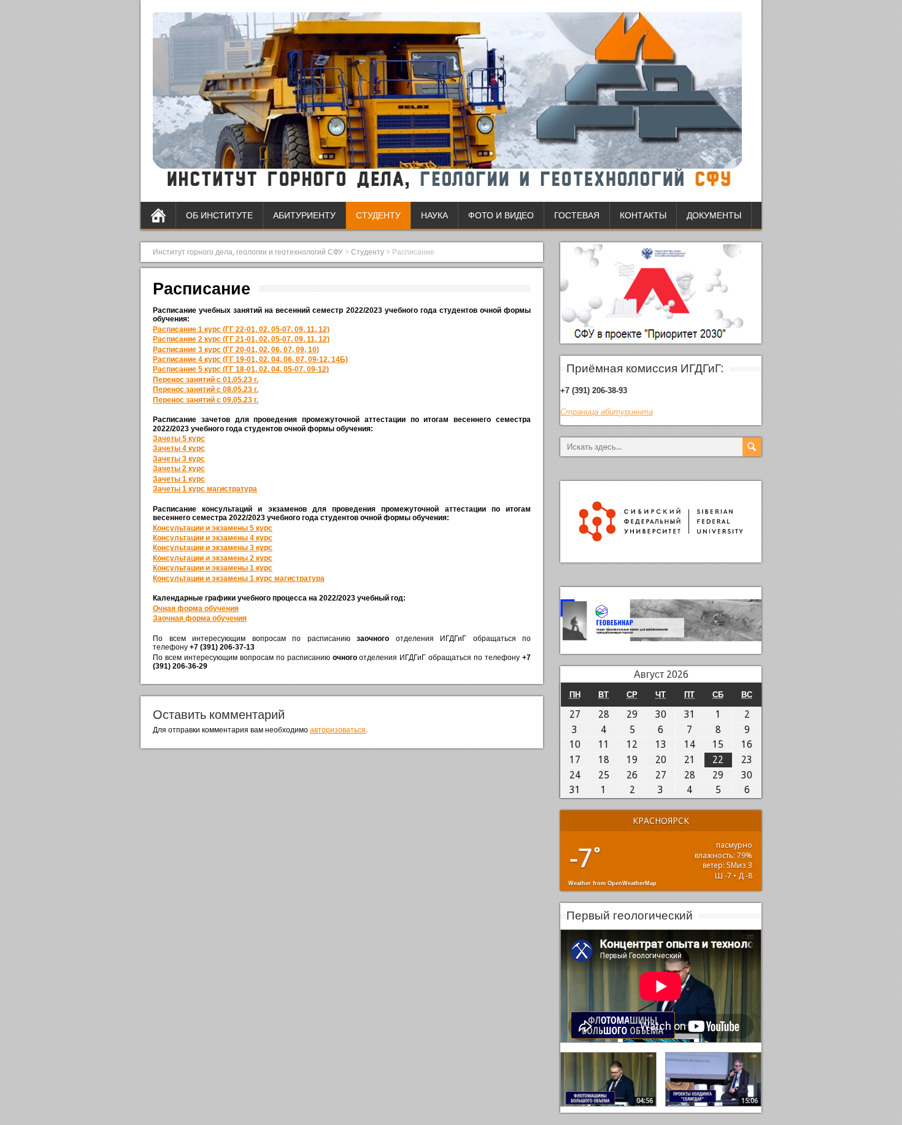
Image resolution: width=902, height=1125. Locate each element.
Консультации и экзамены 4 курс (212, 538)
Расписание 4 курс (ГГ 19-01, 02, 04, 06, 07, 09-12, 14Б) (250, 359)
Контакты (643, 215)
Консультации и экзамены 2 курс (212, 558)
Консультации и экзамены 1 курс (212, 568)
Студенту (378, 215)
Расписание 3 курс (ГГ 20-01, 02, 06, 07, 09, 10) (236, 349)
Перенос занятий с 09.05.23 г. (205, 400)
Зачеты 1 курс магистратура (205, 489)
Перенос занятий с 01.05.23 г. (205, 379)
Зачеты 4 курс (179, 448)
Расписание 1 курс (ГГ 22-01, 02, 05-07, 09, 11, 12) (241, 329)
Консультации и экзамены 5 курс (212, 528)
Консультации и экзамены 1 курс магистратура (239, 578)
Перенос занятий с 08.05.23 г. (205, 389)
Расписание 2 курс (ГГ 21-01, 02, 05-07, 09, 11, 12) (241, 339)
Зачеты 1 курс (179, 479)
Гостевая (576, 215)
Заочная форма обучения (200, 618)
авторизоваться (338, 730)
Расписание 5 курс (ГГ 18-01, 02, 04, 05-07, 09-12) (241, 369)
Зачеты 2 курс (179, 468)
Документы (714, 215)
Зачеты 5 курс (179, 438)
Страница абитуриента (606, 412)
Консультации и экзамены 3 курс (212, 547)
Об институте (219, 215)
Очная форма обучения (196, 608)
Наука (434, 215)
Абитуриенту (304, 215)
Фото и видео (501, 215)
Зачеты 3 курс (179, 459)
